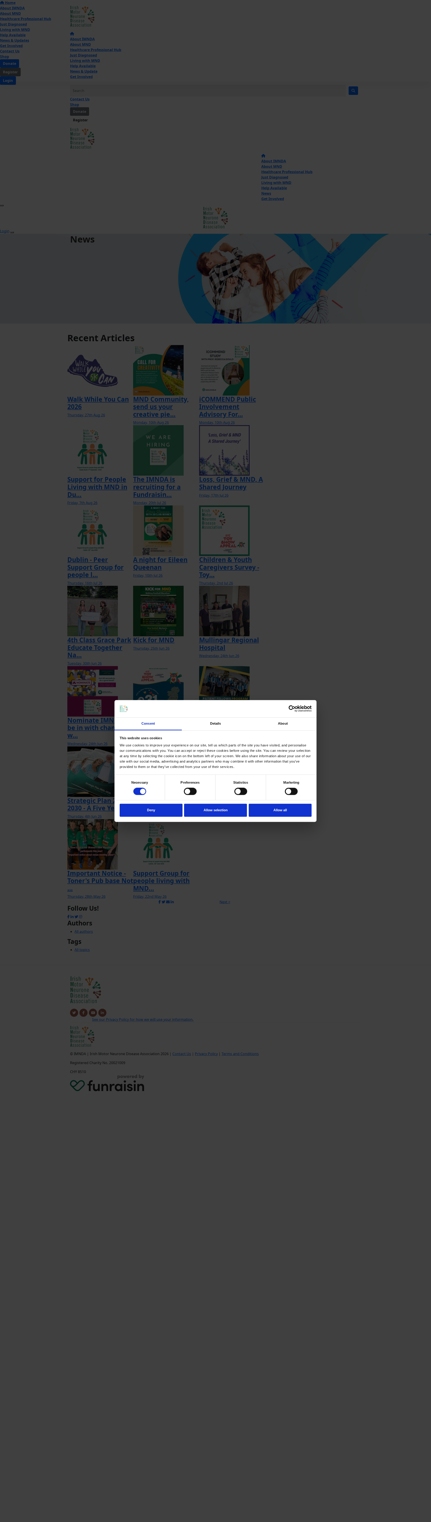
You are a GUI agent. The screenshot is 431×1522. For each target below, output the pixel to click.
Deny (151, 810)
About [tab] (283, 723)
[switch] (190, 791)
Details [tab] (215, 723)
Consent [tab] (148, 723)
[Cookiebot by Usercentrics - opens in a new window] (292, 708)
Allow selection (216, 810)
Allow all (280, 810)
